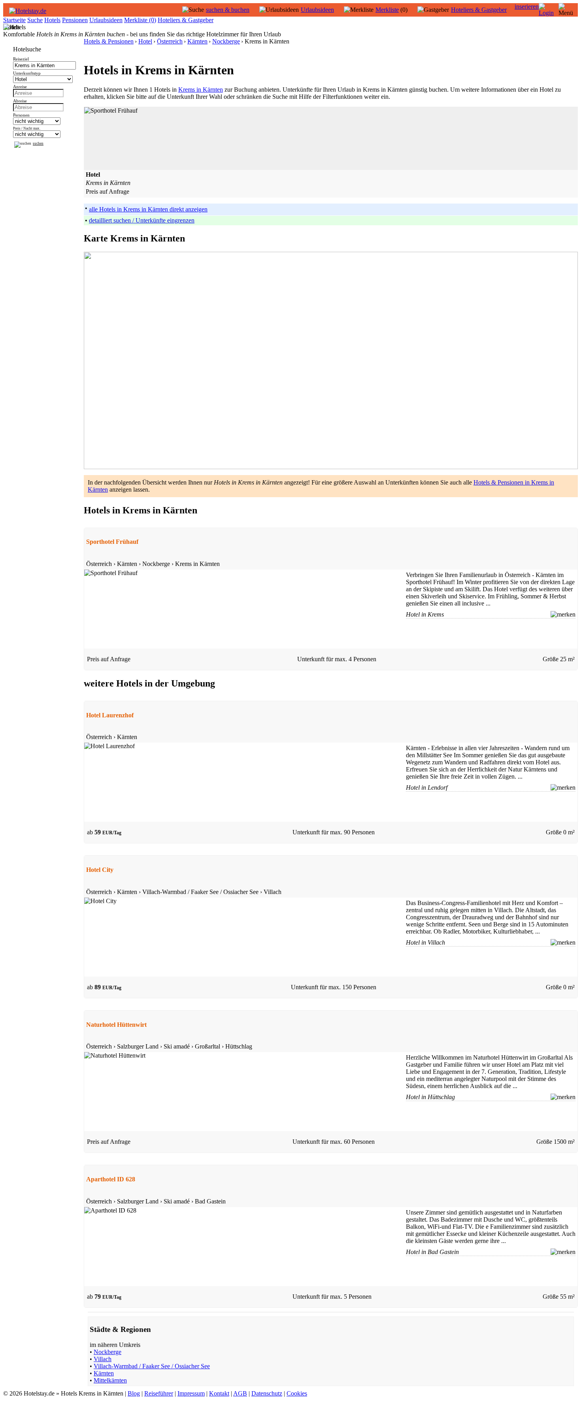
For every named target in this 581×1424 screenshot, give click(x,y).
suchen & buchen (227, 9)
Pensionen (75, 20)
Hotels (52, 20)
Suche (35, 20)
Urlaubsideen (317, 9)
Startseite (14, 20)
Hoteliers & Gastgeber (479, 9)
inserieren (527, 6)
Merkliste (387, 9)
